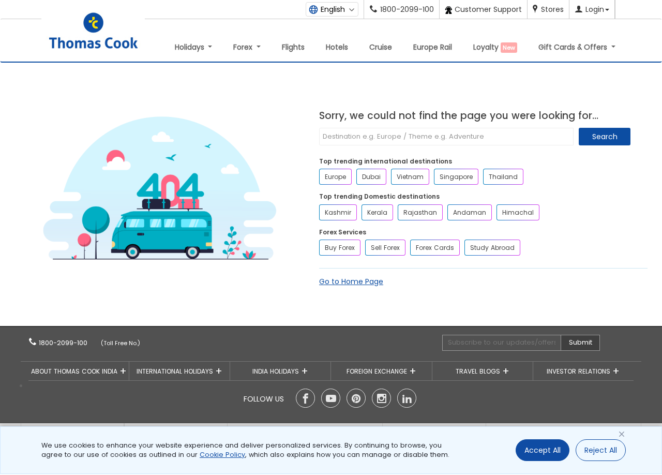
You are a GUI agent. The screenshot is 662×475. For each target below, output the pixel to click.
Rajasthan (420, 212)
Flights (293, 47)
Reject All (600, 450)
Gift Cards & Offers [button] (573, 47)
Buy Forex (340, 247)
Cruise (380, 47)
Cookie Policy (222, 454)
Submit (580, 342)
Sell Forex (385, 247)
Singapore (456, 176)
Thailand (503, 176)
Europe (335, 176)
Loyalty (494, 47)
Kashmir (338, 212)
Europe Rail (432, 47)
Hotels (337, 47)
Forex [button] (243, 47)
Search (605, 136)
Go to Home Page (351, 281)
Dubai (371, 176)
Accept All (542, 450)
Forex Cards (435, 247)
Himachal (518, 212)
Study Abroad (492, 247)
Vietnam (410, 176)
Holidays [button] (190, 47)
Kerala (377, 212)
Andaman (469, 212)
